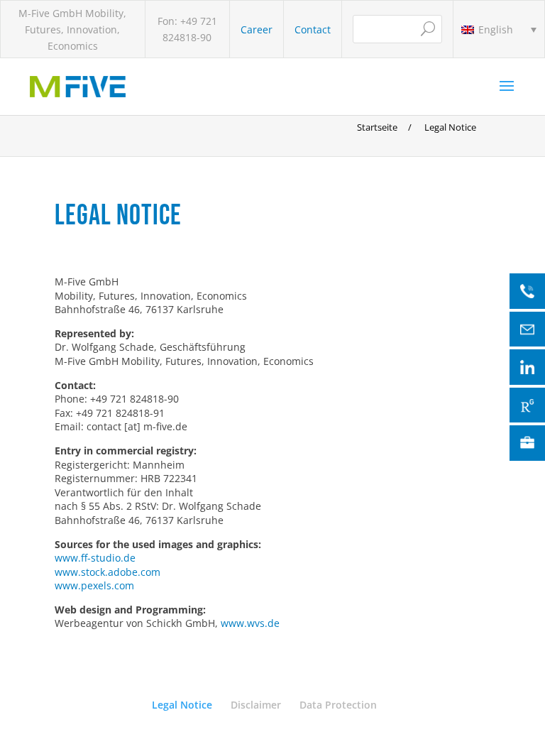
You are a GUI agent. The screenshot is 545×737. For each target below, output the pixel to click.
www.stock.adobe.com (107, 572)
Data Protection (338, 704)
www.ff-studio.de (95, 557)
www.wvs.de (250, 623)
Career (256, 29)
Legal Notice (182, 704)
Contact (312, 29)
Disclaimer (256, 704)
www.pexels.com (94, 585)
